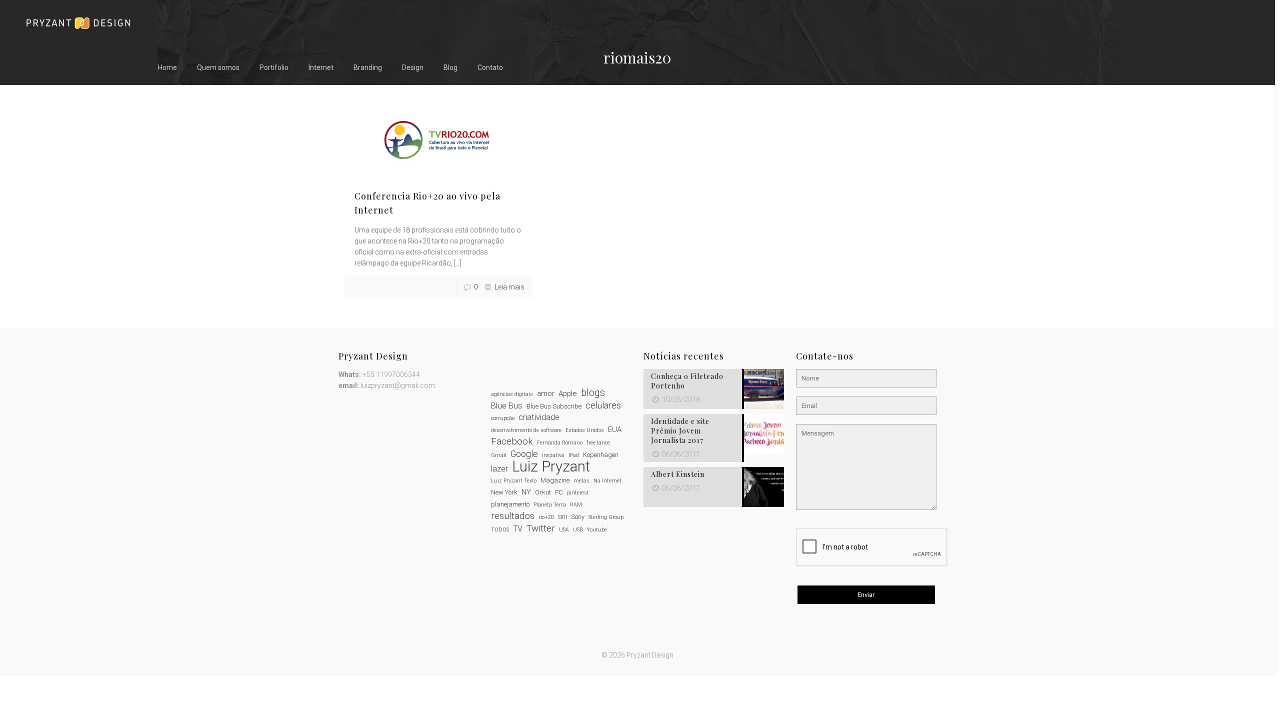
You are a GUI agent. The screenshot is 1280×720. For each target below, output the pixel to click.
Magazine (555, 480)
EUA (615, 429)
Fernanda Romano (559, 443)
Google (524, 454)
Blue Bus (506, 405)
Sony (577, 516)
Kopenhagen (600, 454)
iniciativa (553, 455)
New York (504, 492)
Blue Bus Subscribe (554, 406)
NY (526, 492)
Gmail (498, 455)
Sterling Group (606, 517)
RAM (576, 505)
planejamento (510, 504)
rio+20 (546, 517)
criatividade (539, 417)
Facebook (512, 441)
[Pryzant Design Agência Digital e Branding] (78, 22)
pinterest (578, 493)
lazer (499, 469)
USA (564, 529)
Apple (567, 393)
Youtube (596, 529)
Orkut (543, 492)
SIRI (562, 517)
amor (545, 393)
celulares (603, 405)
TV (517, 529)
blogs (593, 393)
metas (582, 481)
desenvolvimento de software (526, 430)
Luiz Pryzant (551, 466)
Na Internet (608, 481)
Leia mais (509, 287)
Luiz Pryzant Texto (513, 481)
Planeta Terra (550, 505)
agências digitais (512, 394)
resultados (512, 516)
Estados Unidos (585, 430)
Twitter (540, 528)
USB (577, 529)
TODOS (500, 529)
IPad (573, 455)
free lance (598, 443)
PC (559, 492)
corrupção (502, 418)
